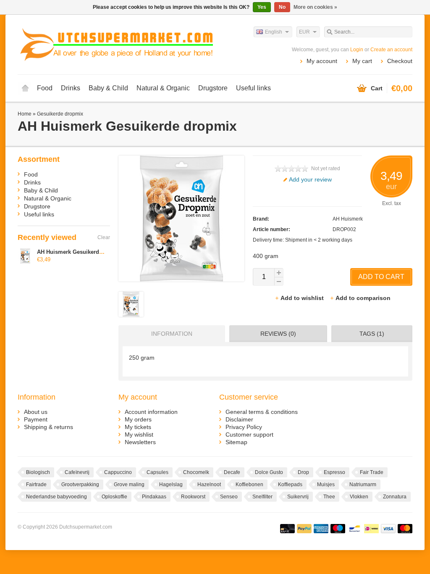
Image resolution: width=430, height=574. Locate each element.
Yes (261, 7)
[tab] (169, 333)
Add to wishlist (303, 298)
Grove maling (129, 484)
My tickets (138, 427)
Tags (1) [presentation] (371, 333)
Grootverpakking (80, 484)
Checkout (399, 61)
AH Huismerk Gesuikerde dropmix (81, 252)
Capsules (157, 472)
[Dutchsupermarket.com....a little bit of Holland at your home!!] (116, 44)
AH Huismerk (348, 219)
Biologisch (38, 472)
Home (25, 88)
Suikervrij (298, 497)
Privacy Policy (243, 427)
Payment (35, 419)
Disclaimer (239, 419)
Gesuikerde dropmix (60, 114)
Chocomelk (196, 472)
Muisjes (326, 484)
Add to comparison (363, 298)
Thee (329, 497)
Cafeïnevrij (77, 472)
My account (322, 61)
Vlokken (359, 497)
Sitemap (236, 442)
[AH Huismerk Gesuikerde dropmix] (131, 314)
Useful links (253, 88)
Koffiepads (290, 484)
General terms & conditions (261, 411)
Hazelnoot (209, 484)
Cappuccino (118, 472)
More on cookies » (315, 7)
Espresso (334, 472)
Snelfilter (262, 497)
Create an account (391, 50)
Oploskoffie (114, 497)
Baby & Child (108, 88)
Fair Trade (371, 472)
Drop (303, 472)
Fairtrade (36, 484)
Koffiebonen (249, 484)
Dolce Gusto (269, 472)
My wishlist (139, 434)
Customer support (249, 434)
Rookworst (193, 497)
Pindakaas (154, 497)
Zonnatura (394, 497)
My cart (362, 61)
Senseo (229, 497)
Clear (103, 237)
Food (44, 88)
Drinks (70, 88)
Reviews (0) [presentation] (278, 333)
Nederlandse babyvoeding (56, 497)
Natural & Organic (163, 88)
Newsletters (140, 442)
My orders (138, 419)
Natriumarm (362, 484)
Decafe (232, 472)
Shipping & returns (48, 427)
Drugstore (213, 88)
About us (35, 411)
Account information (151, 411)
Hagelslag (171, 484)
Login (356, 50)
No (282, 7)
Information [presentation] (171, 333)
